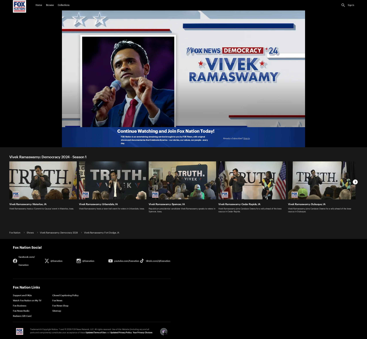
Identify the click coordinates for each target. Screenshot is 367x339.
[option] (44, 189)
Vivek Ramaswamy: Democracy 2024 (59, 233)
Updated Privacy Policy (121, 333)
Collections (64, 5)
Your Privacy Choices (142, 333)
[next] (355, 182)
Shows (30, 233)
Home (39, 5)
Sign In (246, 139)
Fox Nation (15, 233)
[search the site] (343, 5)
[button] (343, 5)
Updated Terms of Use (96, 333)
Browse (50, 5)
